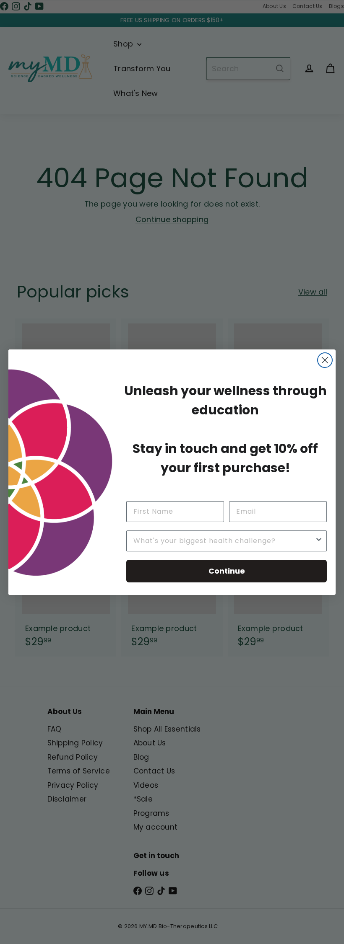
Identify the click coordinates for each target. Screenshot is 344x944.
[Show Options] (319, 541)
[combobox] (224, 541)
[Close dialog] (325, 360)
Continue (226, 571)
